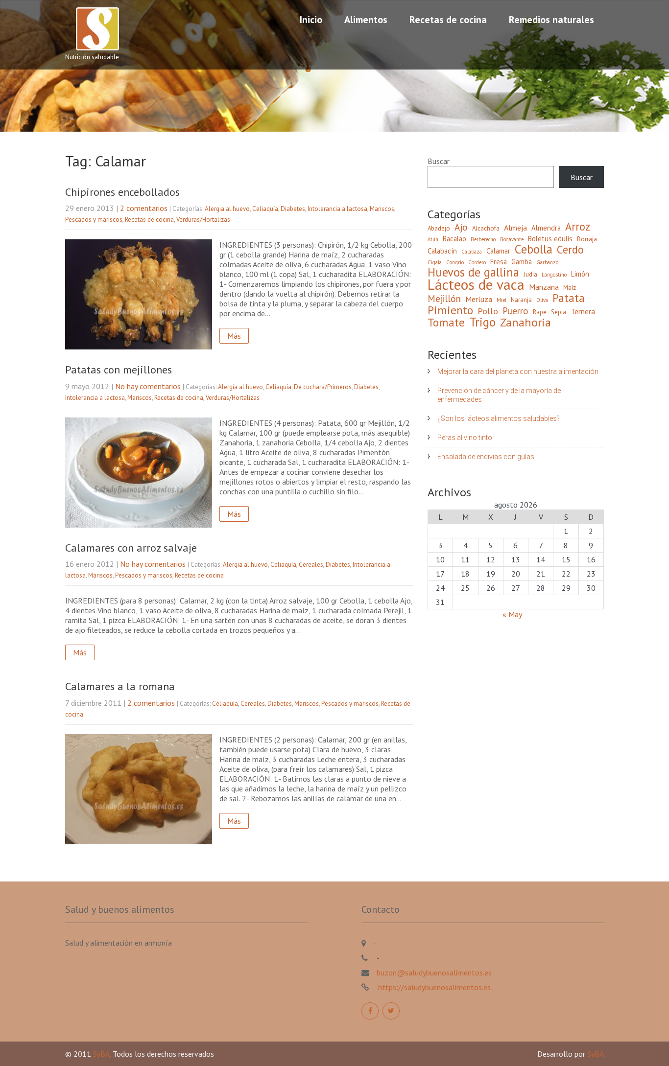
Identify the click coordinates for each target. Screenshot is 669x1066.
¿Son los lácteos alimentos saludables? (498, 418)
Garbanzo (547, 262)
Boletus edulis (550, 238)
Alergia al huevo (227, 209)
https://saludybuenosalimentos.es (433, 987)
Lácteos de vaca (476, 284)
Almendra (546, 227)
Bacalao (454, 238)
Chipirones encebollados (122, 192)
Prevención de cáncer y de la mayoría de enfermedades (499, 395)
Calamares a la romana (120, 686)
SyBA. (103, 1054)
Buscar (439, 161)
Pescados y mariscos (93, 219)
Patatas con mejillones (118, 369)
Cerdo (570, 250)
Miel (501, 300)
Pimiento (450, 310)
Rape (540, 312)
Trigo (482, 322)
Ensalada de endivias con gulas (485, 457)
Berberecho (483, 239)
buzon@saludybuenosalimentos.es (434, 972)
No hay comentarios (148, 386)
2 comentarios (143, 208)
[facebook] (370, 1011)
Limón (580, 273)
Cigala (435, 262)
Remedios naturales (551, 19)
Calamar (498, 250)
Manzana (544, 287)
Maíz (569, 287)
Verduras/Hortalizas (203, 219)
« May (512, 614)
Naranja (521, 300)
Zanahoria (525, 322)
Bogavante (512, 239)
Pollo (488, 311)
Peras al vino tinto (464, 437)
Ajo (461, 227)
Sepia (558, 312)
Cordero (477, 262)
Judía (530, 274)
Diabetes (293, 209)
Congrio (455, 262)
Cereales (311, 564)
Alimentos (365, 19)
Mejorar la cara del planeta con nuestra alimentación (517, 371)
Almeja (515, 227)
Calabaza (471, 251)
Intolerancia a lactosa (337, 209)
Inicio (311, 19)
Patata (568, 297)
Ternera (583, 311)
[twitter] (391, 1011)
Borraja (587, 239)
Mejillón (444, 298)
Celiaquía (265, 209)
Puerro (515, 311)
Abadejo (439, 228)
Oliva (542, 300)
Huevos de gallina (473, 272)
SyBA (595, 1054)
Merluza (478, 299)
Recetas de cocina (448, 19)
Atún (433, 239)
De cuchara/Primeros (323, 387)
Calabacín (442, 250)
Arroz (577, 227)
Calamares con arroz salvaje (131, 548)
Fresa (498, 261)
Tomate (446, 322)
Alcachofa (486, 228)
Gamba (521, 261)
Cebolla (533, 249)
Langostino (554, 274)
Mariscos (382, 209)
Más (234, 336)
